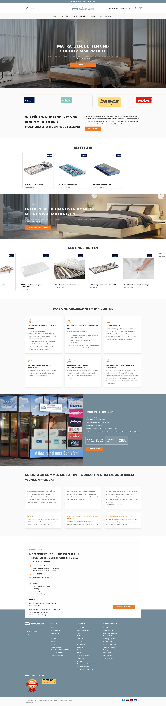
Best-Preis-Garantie (110, 633)
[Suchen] (27, 8)
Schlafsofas (81, 644)
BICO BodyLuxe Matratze (102, 185)
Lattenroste (81, 642)
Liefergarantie (107, 655)
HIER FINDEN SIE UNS (124, 607)
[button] (22, 270)
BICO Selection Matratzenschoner (31, 285)
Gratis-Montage (108, 642)
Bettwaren (80, 658)
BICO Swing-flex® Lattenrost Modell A (66, 285)
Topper (79, 633)
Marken (54, 16)
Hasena (53, 644)
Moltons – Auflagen (83, 655)
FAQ (101, 16)
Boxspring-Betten (83, 630)
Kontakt (108, 16)
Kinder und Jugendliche (85, 669)
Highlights (106, 628)
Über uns (93, 16)
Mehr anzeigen (93, 129)
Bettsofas (80, 647)
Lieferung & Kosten (126, 8)
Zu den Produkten (94, 449)
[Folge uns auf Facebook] (25, 634)
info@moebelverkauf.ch (40, 524)
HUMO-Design (56, 647)
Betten (79, 636)
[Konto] (136, 8)
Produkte (65, 16)
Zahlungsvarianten (109, 650)
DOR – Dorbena (56, 653)
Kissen (79, 653)
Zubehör (80, 661)
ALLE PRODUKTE (83, 65)
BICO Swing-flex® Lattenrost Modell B (136, 254)
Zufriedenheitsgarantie (110, 636)
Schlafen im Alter (83, 667)
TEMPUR (54, 639)
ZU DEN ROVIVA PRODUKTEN (38, 228)
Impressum (29, 703)
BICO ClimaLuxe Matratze (68, 185)
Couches (80, 639)
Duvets (79, 650)
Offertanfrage (108, 658)
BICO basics (55, 633)
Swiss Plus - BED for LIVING (60, 650)
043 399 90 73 (117, 505)
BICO (52, 628)
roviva (53, 636)
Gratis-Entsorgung (109, 644)
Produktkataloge (112, 8)
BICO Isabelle (55, 630)
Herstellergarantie (109, 647)
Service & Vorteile (79, 16)
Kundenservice (108, 630)
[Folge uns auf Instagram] (28, 634)
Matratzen (80, 628)
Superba (54, 642)
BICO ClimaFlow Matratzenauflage (100, 285)
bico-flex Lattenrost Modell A (34, 185)
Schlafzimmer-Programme (86, 664)
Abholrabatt (107, 653)
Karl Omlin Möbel (57, 655)
